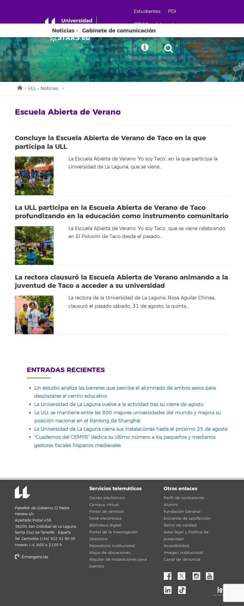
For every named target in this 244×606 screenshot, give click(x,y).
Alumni (171, 504)
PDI (172, 11)
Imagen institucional (183, 552)
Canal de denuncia (182, 559)
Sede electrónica (105, 518)
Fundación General (182, 511)
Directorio (98, 539)
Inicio (19, 87)
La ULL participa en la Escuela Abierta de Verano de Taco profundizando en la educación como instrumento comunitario (122, 212)
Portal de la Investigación (113, 532)
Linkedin (170, 588)
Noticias (63, 30)
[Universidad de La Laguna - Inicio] (71, 23)
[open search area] (169, 49)
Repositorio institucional (112, 545)
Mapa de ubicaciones (109, 552)
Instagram (198, 574)
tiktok (184, 588)
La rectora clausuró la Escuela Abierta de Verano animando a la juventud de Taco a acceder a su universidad (121, 281)
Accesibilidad (176, 545)
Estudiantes (147, 11)
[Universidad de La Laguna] (71, 37)
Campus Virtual (104, 504)
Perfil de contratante (184, 498)
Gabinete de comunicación (119, 30)
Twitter (184, 574)
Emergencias (34, 557)
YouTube (212, 574)
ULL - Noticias (43, 88)
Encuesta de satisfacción (187, 518)
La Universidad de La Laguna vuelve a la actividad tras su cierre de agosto (119, 404)
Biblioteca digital (105, 525)
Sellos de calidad (180, 525)
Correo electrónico (107, 498)
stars (59, 577)
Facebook (170, 574)
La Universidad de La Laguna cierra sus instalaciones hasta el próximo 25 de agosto (131, 429)
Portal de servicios (106, 511)
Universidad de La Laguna (22, 492)
